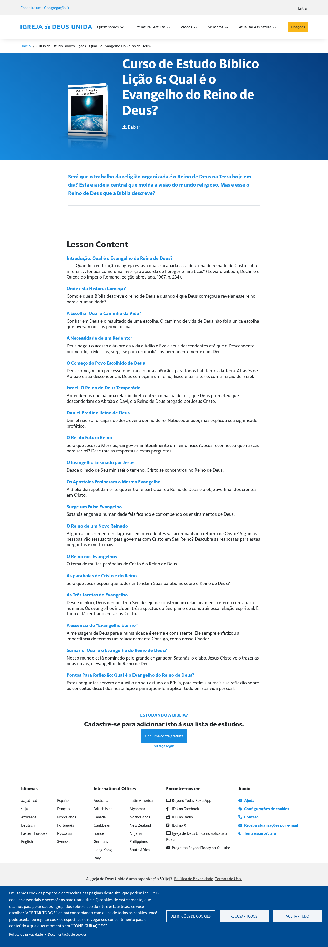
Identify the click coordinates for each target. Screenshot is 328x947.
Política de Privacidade (193, 878)
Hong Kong (103, 849)
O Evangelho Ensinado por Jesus (100, 462)
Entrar (303, 8)
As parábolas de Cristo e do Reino (102, 575)
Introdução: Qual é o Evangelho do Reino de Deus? (120, 258)
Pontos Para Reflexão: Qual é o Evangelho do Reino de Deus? (130, 675)
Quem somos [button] (108, 26)
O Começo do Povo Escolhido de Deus (106, 363)
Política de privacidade (26, 934)
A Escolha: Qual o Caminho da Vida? (104, 313)
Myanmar (137, 808)
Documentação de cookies (67, 934)
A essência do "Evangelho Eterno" (102, 625)
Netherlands (140, 816)
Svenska (63, 841)
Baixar (133, 127)
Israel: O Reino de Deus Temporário (103, 387)
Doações (298, 26)
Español (63, 800)
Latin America (141, 800)
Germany (101, 841)
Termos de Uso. (228, 878)
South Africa (140, 849)
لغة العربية (29, 800)
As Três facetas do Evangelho (97, 595)
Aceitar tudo (297, 916)
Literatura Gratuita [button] (149, 26)
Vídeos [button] (186, 26)
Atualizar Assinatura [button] (255, 26)
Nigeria (136, 833)
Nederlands (66, 816)
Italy (97, 857)
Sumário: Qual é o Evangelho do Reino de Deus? (117, 650)
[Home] (56, 27)
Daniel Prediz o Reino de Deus (98, 412)
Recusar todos (244, 916)
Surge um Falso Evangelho (94, 506)
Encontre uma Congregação (43, 7)
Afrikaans (28, 816)
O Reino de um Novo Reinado (97, 526)
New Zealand (140, 824)
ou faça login (164, 745)
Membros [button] (215, 26)
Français (63, 808)
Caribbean (102, 824)
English (27, 841)
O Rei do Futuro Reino (89, 437)
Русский (64, 833)
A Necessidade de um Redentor (99, 338)
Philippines (139, 841)
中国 (25, 808)
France (99, 833)
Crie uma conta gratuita (164, 735)
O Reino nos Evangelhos (92, 556)
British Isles (103, 808)
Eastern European (35, 833)
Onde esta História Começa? (96, 288)
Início (26, 45)
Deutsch (28, 824)
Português (65, 824)
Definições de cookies (191, 916)
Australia (101, 800)
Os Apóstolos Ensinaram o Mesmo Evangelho (113, 482)
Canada (100, 816)
